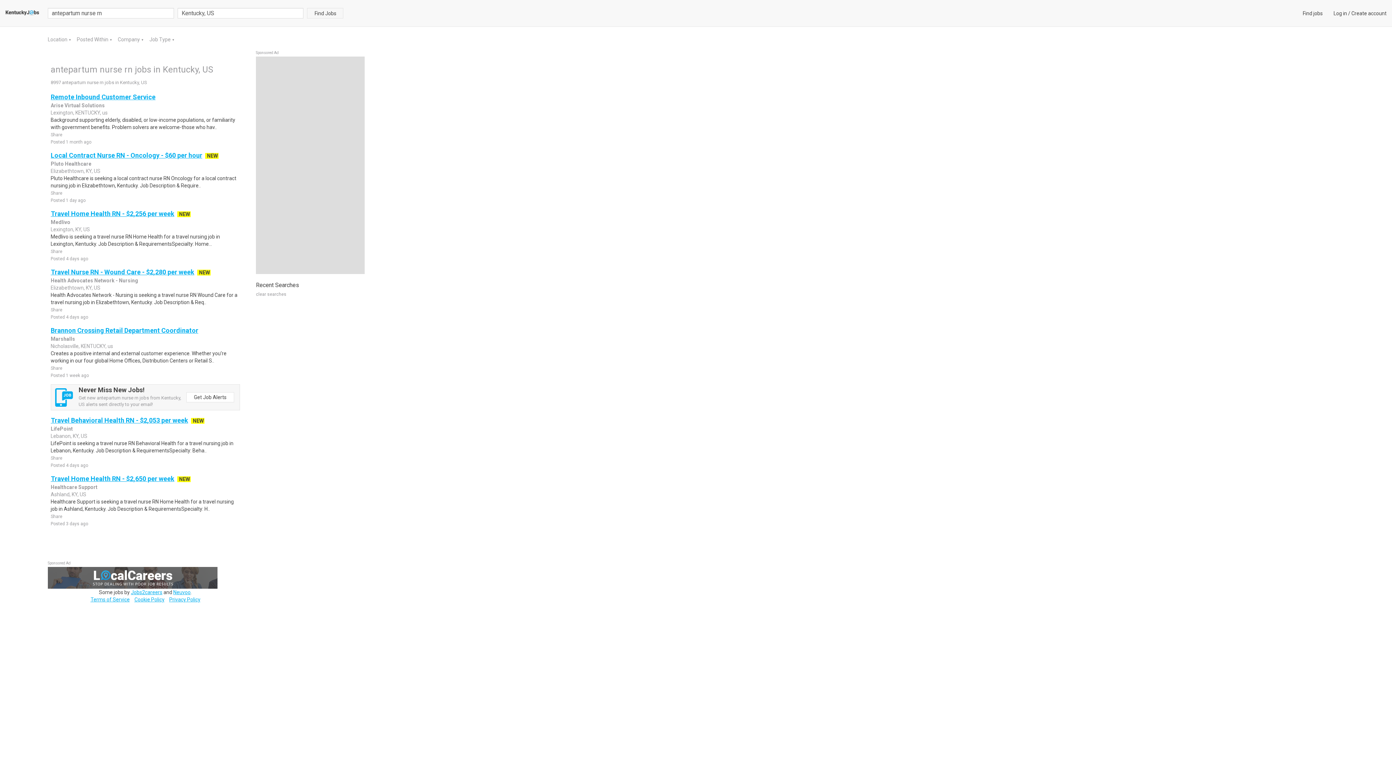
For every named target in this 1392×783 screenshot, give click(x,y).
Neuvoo (182, 592)
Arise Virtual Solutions (78, 105)
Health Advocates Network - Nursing (94, 280)
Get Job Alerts (210, 397)
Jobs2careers (146, 592)
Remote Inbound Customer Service (103, 97)
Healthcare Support (74, 487)
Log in (1340, 13)
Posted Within (93, 39)
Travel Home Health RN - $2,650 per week (112, 478)
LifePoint (62, 429)
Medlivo (60, 222)
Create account (1369, 13)
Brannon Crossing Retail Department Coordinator (124, 330)
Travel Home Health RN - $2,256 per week (112, 214)
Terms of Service (110, 599)
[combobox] (241, 13)
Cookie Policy (149, 599)
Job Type (160, 39)
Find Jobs (325, 13)
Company (129, 39)
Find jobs (1313, 13)
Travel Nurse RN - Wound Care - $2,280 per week (122, 272)
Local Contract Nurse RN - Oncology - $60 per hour (126, 155)
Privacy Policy (184, 599)
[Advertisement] (310, 165)
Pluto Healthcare (71, 164)
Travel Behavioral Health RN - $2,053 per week (119, 420)
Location (58, 39)
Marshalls (63, 339)
